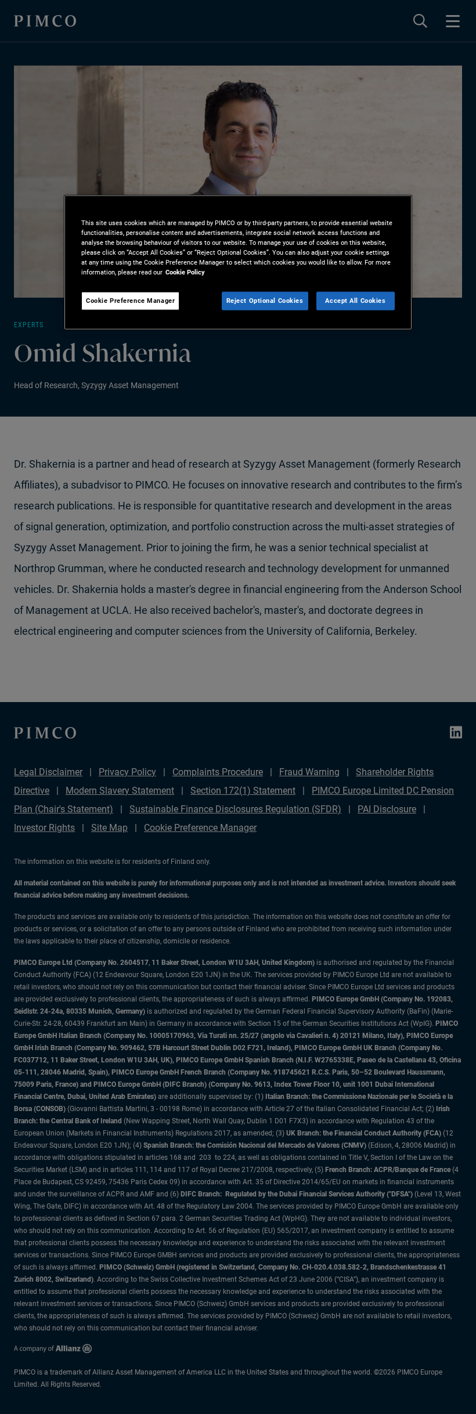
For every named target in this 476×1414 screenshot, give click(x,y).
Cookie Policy (185, 272)
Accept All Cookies (355, 300)
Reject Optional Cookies (265, 300)
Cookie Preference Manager (130, 300)
